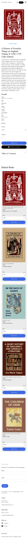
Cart (20, 2)
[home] (6, 2)
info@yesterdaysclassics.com (7, 505)
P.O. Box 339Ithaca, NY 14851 (5, 501)
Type (4, 215)
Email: (2, 478)
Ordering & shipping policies (7, 515)
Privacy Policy (16, 491)
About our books (5, 513)
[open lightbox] (14, 24)
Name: (2, 471)
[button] (25, 2)
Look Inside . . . (14, 43)
